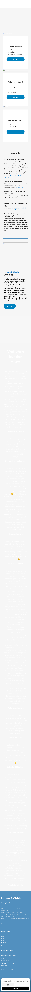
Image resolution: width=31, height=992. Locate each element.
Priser (3, 940)
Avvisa (21, 985)
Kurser (3, 938)
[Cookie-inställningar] (8, 984)
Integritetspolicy (17, 981)
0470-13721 (4, 966)
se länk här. (19, 187)
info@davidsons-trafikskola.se (9, 964)
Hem (2, 936)
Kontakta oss (5, 946)
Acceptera (15, 988)
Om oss (3, 944)
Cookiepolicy (25, 981)
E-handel (3, 942)
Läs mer (15, 59)
